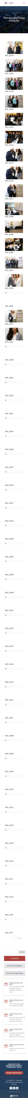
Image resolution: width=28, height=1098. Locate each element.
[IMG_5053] (14, 615)
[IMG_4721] (14, 866)
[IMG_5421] (14, 196)
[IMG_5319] (14, 286)
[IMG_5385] (14, 232)
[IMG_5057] (14, 597)
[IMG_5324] (14, 268)
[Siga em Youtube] (17, 1088)
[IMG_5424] (14, 143)
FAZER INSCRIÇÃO (14, 1073)
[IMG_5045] (14, 669)
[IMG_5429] (14, 89)
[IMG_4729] (14, 812)
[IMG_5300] (14, 418)
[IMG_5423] (14, 161)
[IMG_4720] (14, 884)
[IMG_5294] (14, 472)
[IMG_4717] (14, 919)
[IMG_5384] (14, 250)
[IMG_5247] (14, 490)
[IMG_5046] (14, 651)
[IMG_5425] (14, 125)
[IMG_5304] (14, 364)
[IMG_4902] (14, 740)
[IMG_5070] (14, 508)
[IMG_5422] (14, 179)
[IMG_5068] (14, 526)
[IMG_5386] (14, 214)
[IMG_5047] (14, 633)
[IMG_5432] (14, 71)
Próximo (19, 938)
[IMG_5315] (14, 322)
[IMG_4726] (14, 830)
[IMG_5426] (14, 107)
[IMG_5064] (14, 543)
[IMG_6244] (14, 53)
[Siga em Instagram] (14, 1088)
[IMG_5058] (14, 579)
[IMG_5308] (14, 347)
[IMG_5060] (14, 561)
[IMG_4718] (14, 901)
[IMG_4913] (14, 687)
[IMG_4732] (14, 794)
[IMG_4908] (14, 722)
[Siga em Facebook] (11, 1088)
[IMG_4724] (14, 848)
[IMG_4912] (14, 705)
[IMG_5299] (14, 436)
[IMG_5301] (14, 400)
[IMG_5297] (14, 454)
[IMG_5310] (14, 340)
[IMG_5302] (14, 382)
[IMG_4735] (14, 776)
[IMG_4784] (14, 758)
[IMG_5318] (14, 293)
